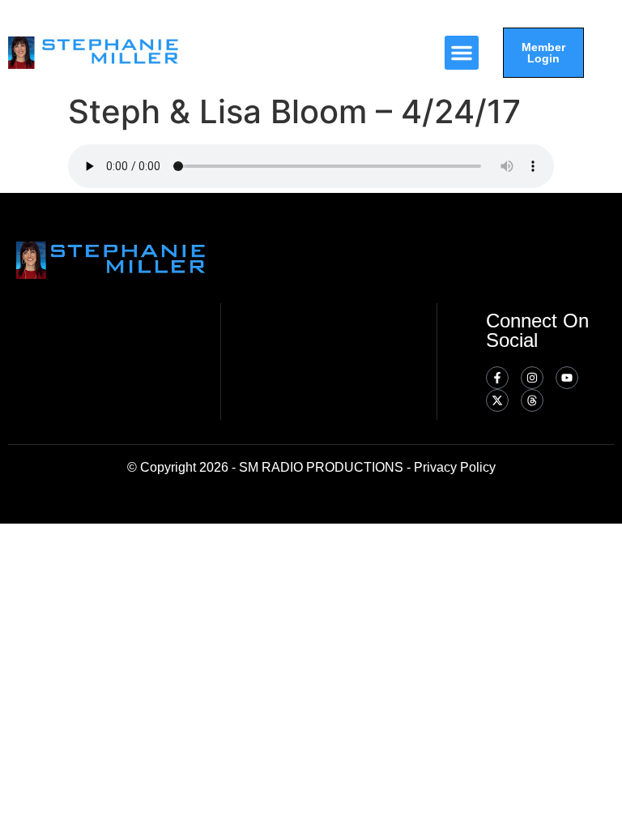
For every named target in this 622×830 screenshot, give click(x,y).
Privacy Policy (455, 467)
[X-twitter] (497, 400)
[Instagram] (532, 377)
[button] (462, 53)
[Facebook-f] (497, 377)
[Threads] (532, 400)
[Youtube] (567, 377)
